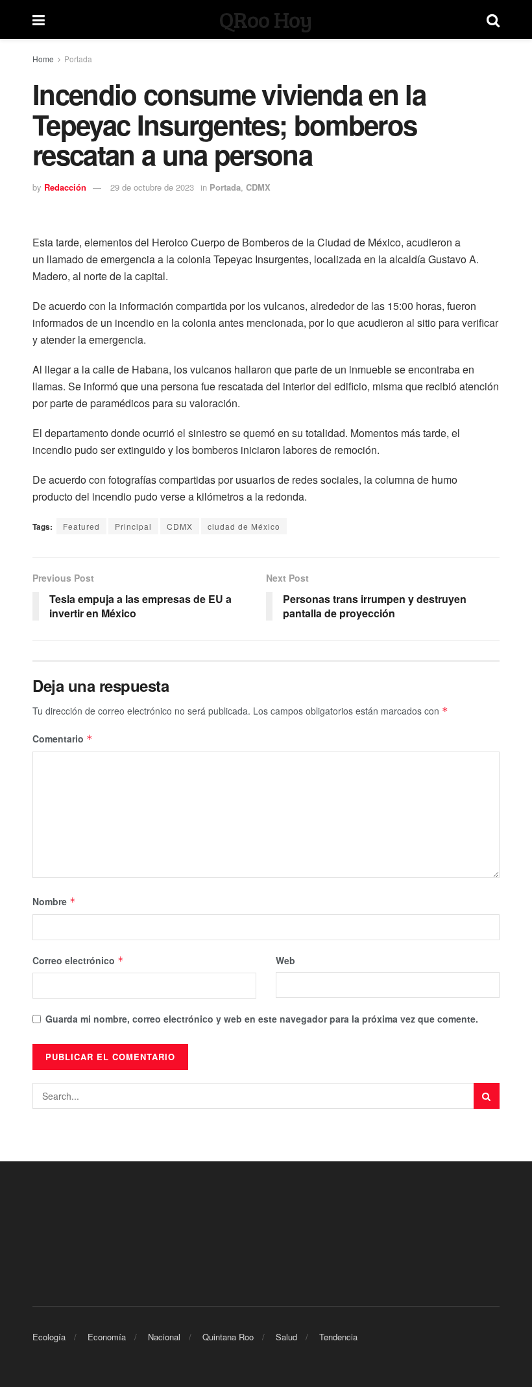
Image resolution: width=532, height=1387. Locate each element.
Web (285, 960)
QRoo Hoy (265, 19)
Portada (78, 58)
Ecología (49, 1337)
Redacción (65, 187)
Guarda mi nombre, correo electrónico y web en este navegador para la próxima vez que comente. (261, 1018)
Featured (81, 526)
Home (43, 58)
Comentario (62, 738)
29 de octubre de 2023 (152, 187)
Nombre (54, 901)
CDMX (258, 187)
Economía (107, 1337)
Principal (133, 526)
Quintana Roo (228, 1337)
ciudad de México (244, 526)
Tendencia (338, 1337)
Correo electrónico (78, 960)
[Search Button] (487, 1096)
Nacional (164, 1337)
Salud (286, 1337)
